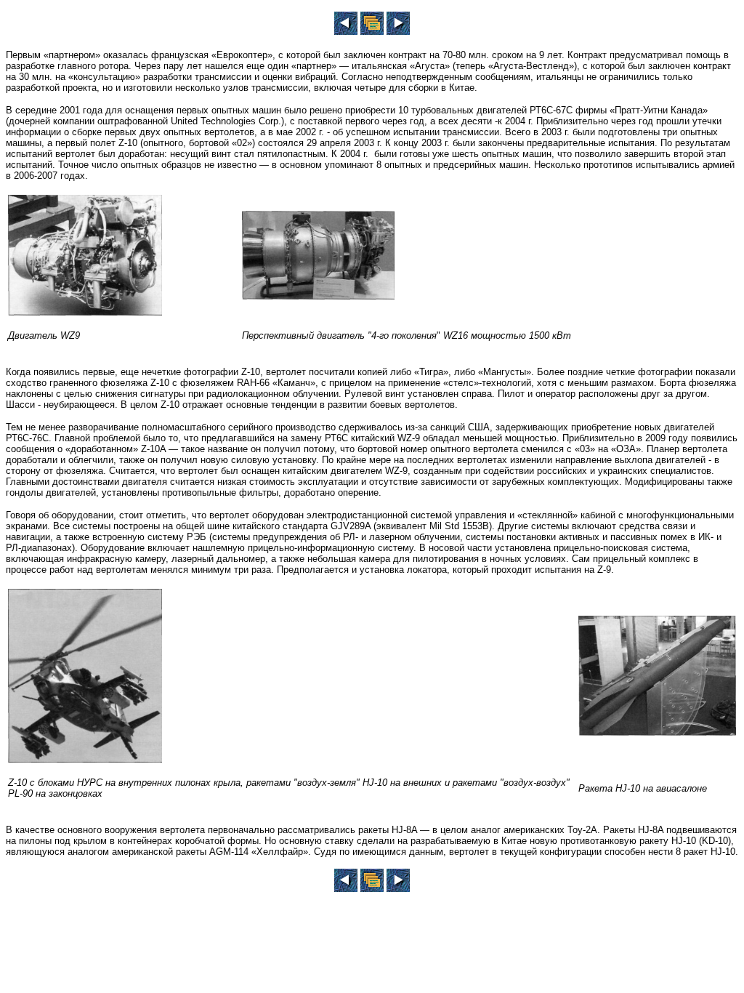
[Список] (372, 31)
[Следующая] (398, 31)
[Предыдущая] (345, 31)
